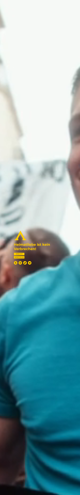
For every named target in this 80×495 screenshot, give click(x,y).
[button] (15, 263)
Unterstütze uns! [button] (19, 257)
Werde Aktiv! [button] (19, 253)
